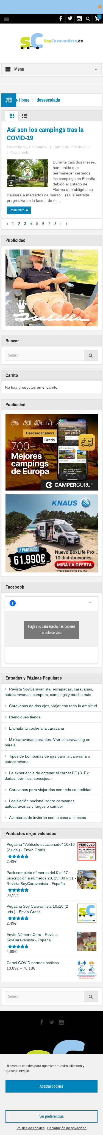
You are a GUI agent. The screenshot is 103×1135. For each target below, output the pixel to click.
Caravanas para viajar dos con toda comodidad (50, 789)
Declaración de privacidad (67, 1128)
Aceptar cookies (51, 1086)
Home (24, 100)
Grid (11, 117)
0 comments (19, 152)
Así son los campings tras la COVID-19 (45, 134)
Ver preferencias (51, 1116)
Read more (17, 210)
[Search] (91, 355)
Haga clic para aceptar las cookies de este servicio (51, 629)
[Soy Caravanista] (51, 41)
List (24, 117)
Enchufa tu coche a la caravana (36, 728)
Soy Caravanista (35, 147)
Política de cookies (30, 1128)
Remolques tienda (25, 717)
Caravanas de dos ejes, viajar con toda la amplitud (53, 706)
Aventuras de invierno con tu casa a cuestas (47, 817)
